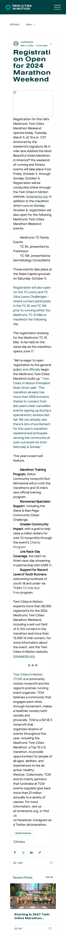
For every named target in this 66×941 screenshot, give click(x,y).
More (29, 24)
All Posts (14, 24)
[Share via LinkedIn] (31, 852)
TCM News (19, 841)
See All (49, 877)
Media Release (23, 833)
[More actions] (51, 44)
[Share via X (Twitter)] (23, 852)
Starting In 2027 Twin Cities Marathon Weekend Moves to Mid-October (31, 916)
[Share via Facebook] (14, 852)
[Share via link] (39, 852)
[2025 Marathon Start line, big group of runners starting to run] (33, 896)
